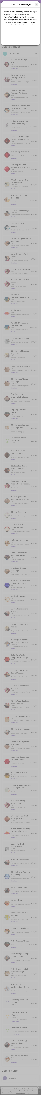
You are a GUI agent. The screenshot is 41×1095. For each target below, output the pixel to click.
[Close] (36, 4)
